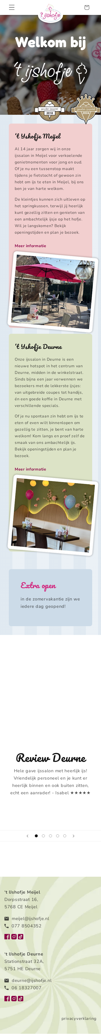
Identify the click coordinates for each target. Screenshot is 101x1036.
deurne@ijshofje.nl (31, 980)
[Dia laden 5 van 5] (64, 836)
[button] (11, 7)
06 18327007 (27, 988)
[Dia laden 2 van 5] (43, 836)
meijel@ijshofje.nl (30, 918)
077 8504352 (27, 926)
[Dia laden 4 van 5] (57, 836)
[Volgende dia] (73, 835)
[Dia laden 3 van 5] (50, 836)
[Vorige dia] (27, 835)
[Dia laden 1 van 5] (36, 836)
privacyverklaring (79, 1018)
